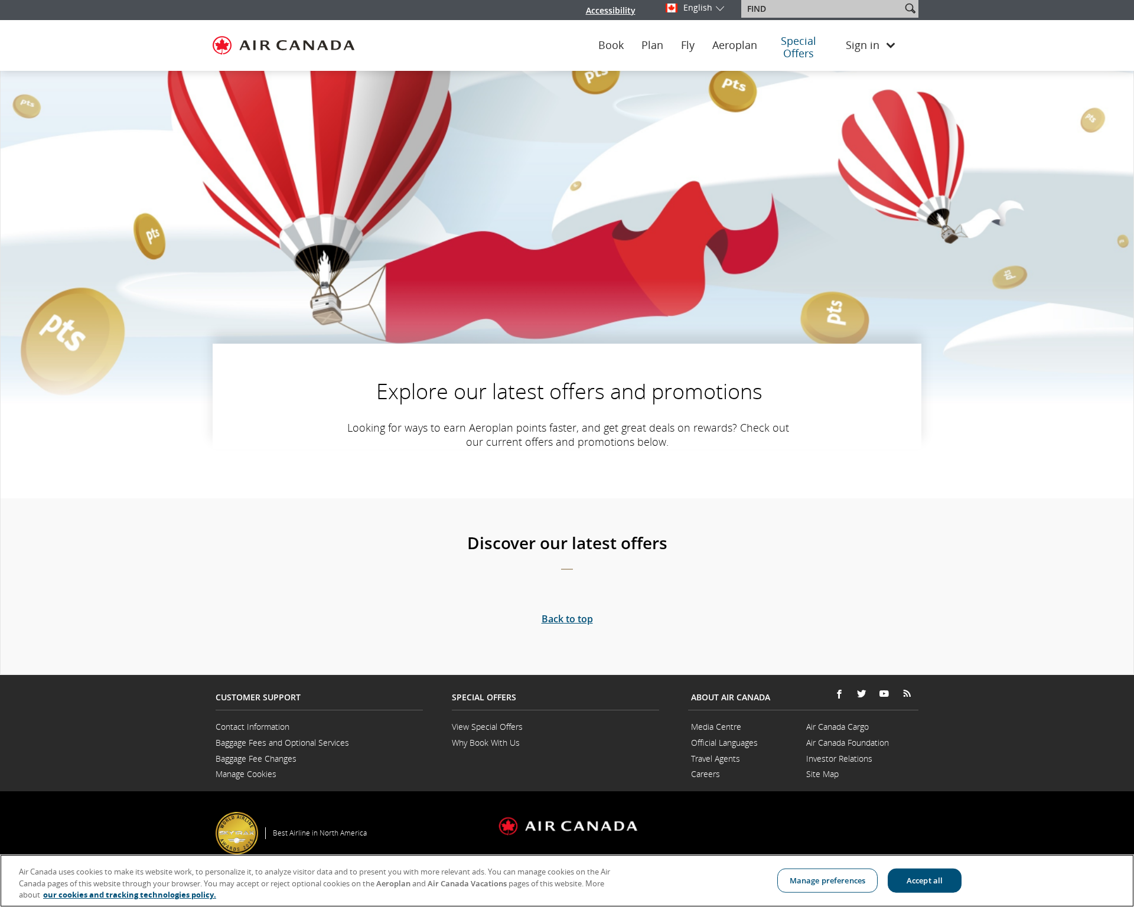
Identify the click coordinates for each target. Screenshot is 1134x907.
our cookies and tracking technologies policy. (129, 894)
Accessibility (611, 10)
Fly (688, 45)
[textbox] (822, 9)
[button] (910, 8)
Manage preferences (827, 880)
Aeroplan (734, 45)
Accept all (925, 880)
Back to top (567, 618)
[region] (567, 880)
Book (611, 45)
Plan (652, 45)
